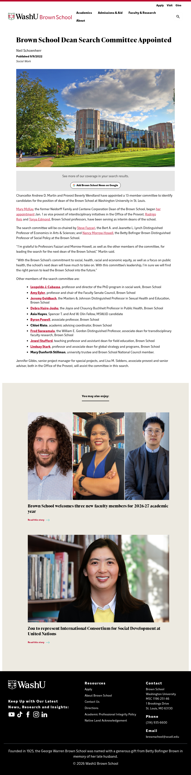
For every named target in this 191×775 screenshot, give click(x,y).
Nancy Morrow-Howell (97, 233)
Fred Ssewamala (42, 330)
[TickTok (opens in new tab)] (19, 714)
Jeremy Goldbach (43, 298)
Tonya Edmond (39, 219)
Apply (160, 5)
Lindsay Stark (40, 346)
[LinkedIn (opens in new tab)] (44, 714)
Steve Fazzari (86, 228)
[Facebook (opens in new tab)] (28, 714)
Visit (170, 5)
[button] (178, 16)
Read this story (36, 519)
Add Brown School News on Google (95, 185)
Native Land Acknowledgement (106, 720)
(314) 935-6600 (156, 722)
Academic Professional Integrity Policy (110, 714)
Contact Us (92, 701)
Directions (91, 708)
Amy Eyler (37, 292)
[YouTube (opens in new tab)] (11, 714)
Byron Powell (40, 319)
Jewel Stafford (41, 340)
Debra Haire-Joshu (44, 308)
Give (178, 5)
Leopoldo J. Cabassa (45, 286)
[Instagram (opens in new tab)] (36, 714)
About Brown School (98, 695)
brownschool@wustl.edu (162, 736)
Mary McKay (24, 209)
